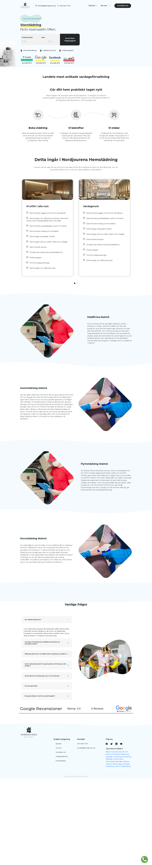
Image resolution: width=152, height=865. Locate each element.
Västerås (109, 759)
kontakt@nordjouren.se (47, 6)
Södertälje (118, 761)
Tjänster (59, 744)
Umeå (115, 759)
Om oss (58, 748)
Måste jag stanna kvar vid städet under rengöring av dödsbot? (45, 654)
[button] (74, 283)
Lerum (117, 766)
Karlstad (126, 764)
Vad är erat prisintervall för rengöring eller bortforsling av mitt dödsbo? (45, 665)
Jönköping (126, 757)
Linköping (117, 757)
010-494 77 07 (65, 6)
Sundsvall (116, 754)
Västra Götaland (112, 752)
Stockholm (123, 752)
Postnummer (27, 37)
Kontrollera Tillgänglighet (70, 39)
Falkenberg (125, 766)
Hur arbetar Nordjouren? (33, 619)
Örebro (109, 764)
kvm (43, 37)
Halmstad (109, 761)
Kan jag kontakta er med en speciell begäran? (40, 696)
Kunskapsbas (61, 761)
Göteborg (110, 766)
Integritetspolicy (62, 756)
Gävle (121, 759)
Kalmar (126, 761)
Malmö (108, 754)
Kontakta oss (122, 6)
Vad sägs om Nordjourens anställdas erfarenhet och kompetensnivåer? (42, 643)
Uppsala (109, 757)
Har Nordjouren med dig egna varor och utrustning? (42, 676)
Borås (115, 764)
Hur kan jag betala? (31, 686)
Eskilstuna (125, 754)
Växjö (120, 764)
